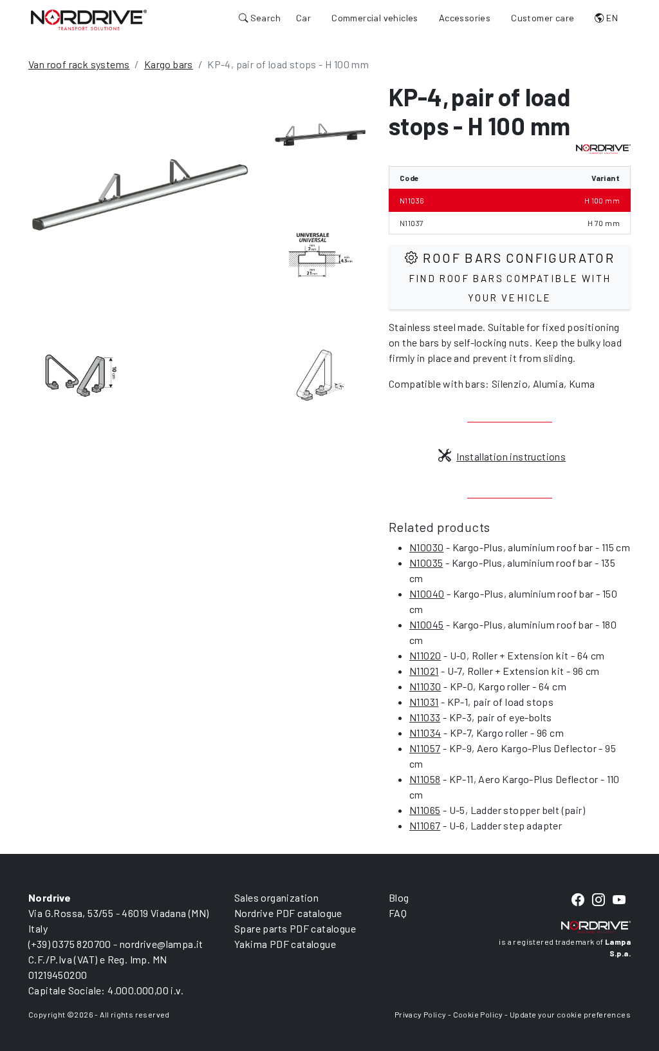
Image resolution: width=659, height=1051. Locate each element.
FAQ (398, 913)
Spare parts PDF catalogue (295, 928)
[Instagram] (598, 901)
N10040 (426, 593)
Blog (399, 897)
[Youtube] (619, 901)
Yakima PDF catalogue (285, 944)
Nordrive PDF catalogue (288, 913)
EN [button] (611, 17)
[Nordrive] (89, 19)
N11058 (424, 779)
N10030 (426, 547)
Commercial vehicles (374, 17)
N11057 (424, 748)
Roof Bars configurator (512, 276)
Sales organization (276, 897)
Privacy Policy (420, 1014)
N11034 (425, 732)
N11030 (425, 686)
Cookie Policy (478, 1014)
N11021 (423, 671)
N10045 (426, 624)
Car (303, 17)
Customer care (542, 17)
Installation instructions (511, 456)
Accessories (464, 17)
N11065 (424, 810)
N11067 (424, 825)
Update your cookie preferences (570, 1014)
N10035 (426, 562)
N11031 (423, 702)
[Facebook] (577, 901)
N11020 (425, 655)
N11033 (424, 717)
